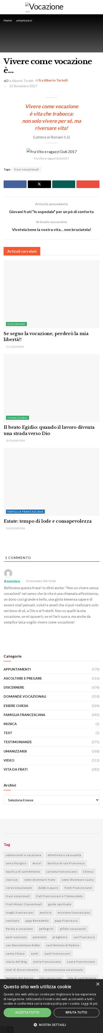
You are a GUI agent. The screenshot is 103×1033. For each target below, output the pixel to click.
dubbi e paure (48, 887)
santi (34, 953)
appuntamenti (17, 669)
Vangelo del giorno (19, 978)
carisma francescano (61, 871)
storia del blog (16, 961)
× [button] (97, 984)
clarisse (12, 879)
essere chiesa (16, 706)
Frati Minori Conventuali (24, 904)
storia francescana (47, 961)
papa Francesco (66, 920)
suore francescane (81, 961)
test (8, 733)
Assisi (37, 863)
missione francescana (74, 912)
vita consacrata (50, 978)
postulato (39, 937)
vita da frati (16, 769)
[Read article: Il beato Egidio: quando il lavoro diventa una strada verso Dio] (51, 388)
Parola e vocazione (19, 928)
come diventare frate (39, 879)
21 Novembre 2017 (23, 86)
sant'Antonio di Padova (62, 945)
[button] (51, 1025)
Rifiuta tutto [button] (76, 1012)
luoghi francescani (20, 912)
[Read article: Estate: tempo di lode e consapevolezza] (51, 482)
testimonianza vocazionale (64, 969)
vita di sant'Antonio (82, 978)
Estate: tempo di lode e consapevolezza (48, 521)
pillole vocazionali (73, 928)
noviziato (12, 920)
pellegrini (46, 928)
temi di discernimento (22, 969)
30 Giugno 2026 (15, 440)
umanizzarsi (24, 20)
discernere (16, 324)
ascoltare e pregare (23, 678)
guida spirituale (59, 904)
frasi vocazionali (26, 169)
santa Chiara (15, 953)
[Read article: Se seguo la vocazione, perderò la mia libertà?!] (51, 294)
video (9, 760)
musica (10, 724)
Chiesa (88, 871)
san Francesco (84, 937)
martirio (46, 912)
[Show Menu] (97, 7)
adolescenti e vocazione (23, 855)
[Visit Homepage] (48, 7)
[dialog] (51, 1006)
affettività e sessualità (64, 855)
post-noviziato (16, 937)
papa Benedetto (37, 920)
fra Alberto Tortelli (53, 80)
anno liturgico (16, 863)
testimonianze (18, 742)
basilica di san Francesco (66, 863)
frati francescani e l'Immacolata (59, 896)
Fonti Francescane (78, 887)
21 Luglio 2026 (15, 346)
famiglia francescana (25, 511)
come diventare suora (78, 879)
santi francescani (57, 953)
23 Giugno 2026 (15, 528)
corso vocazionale (19, 887)
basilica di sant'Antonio (23, 871)
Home (8, 20)
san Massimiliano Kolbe (23, 945)
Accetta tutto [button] (27, 1012)
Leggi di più (89, 1004)
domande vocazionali (25, 696)
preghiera (60, 937)
